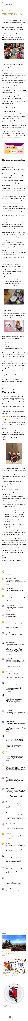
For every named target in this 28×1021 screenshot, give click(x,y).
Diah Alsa (8, 658)
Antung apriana (9, 721)
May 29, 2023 (8, 706)
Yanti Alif (8, 671)
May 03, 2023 (8, 574)
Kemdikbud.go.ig (11, 132)
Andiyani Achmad (10, 578)
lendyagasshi (9, 642)
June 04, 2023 (8, 731)
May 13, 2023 (8, 618)
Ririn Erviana (9, 788)
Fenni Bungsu (9, 682)
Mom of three (9, 632)
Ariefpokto (8, 843)
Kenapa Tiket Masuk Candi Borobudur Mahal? (10, 952)
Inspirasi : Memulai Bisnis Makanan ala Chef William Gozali (13, 974)
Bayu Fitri (8, 801)
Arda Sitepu (8, 777)
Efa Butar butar (9, 812)
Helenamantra (9, 735)
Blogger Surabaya (10, 751)
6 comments (4, 955)
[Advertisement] (14, 916)
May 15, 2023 (8, 654)
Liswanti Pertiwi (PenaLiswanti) (13, 888)
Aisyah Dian (8, 877)
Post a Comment (6, 897)
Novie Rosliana (9, 614)
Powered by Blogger (15, 1016)
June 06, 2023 (8, 820)
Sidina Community (6, 416)
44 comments (4, 977)
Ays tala (8, 833)
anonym (8, 595)
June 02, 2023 (8, 717)
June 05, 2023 (8, 760)
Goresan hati (9, 866)
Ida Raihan (8, 855)
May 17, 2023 (8, 668)
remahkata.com (7, 4)
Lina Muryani (9, 588)
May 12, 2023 (8, 610)
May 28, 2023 (8, 691)
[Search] (25, 2)
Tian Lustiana (9, 605)
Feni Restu (8, 571)
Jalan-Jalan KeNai (10, 764)
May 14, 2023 (8, 638)
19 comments (4, 1008)
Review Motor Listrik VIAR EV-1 (12, 1006)
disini (21, 560)
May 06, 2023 (8, 584)
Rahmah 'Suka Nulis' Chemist (12, 823)
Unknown (8, 621)
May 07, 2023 (8, 592)
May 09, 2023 (8, 601)
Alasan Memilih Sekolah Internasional (16, 71)
